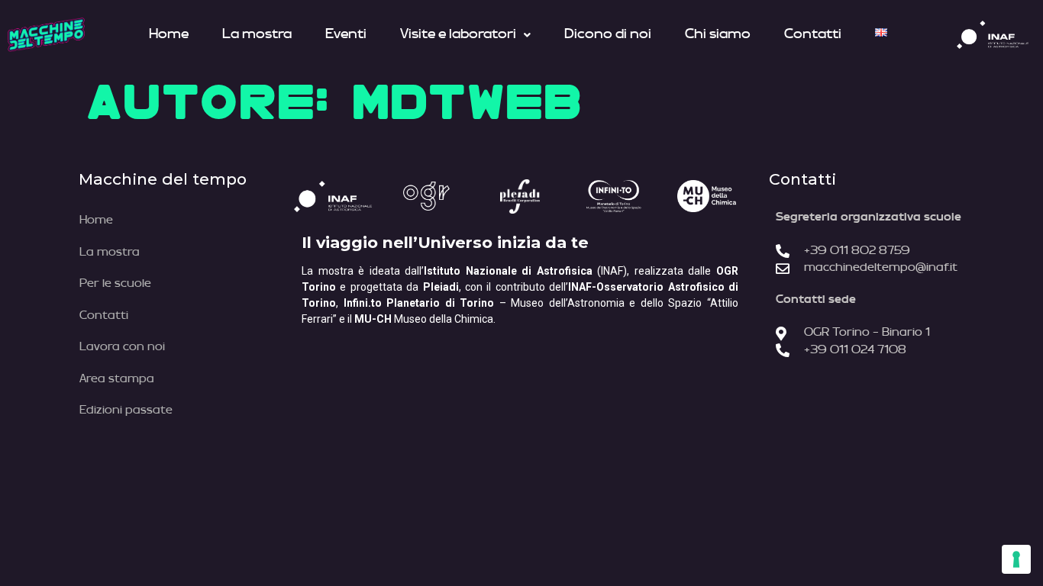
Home (169, 34)
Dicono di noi (607, 34)
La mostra (257, 34)
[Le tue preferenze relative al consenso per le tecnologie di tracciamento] (1016, 559)
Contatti (812, 34)
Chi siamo (718, 34)
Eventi (346, 34)
